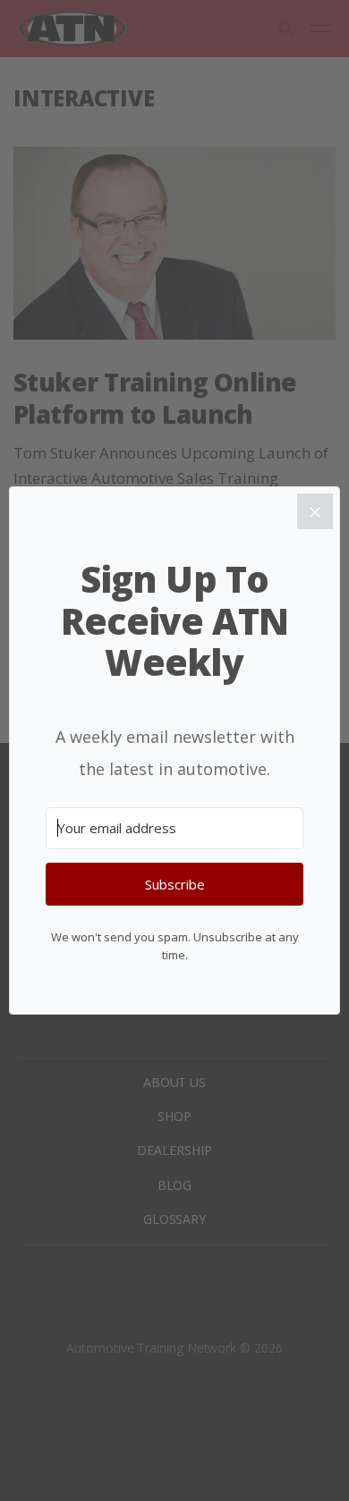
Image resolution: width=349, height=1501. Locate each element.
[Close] (315, 511)
